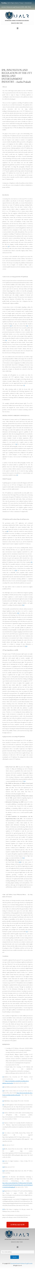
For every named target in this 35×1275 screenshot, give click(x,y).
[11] (23, 605)
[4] (6, 340)
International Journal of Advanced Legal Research (21, 1263)
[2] (10, 325)
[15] (24, 858)
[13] (26, 646)
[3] (27, 325)
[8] (7, 531)
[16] (20, 862)
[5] (24, 385)
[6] (16, 444)
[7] (17, 475)
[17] (27, 931)
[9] (31, 562)
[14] (24, 781)
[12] (18, 613)
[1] (8, 246)
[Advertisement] (17, 48)
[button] (17, 28)
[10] (16, 570)
